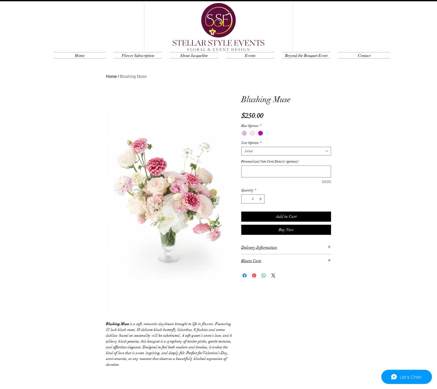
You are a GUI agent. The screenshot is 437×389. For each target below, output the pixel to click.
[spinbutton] (253, 199)
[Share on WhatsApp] (264, 275)
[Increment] (261, 199)
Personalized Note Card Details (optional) (270, 161)
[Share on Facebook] (245, 275)
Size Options (251, 143)
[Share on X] (273, 275)
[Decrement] (245, 199)
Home (111, 76)
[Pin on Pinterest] (254, 275)
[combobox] (286, 151)
